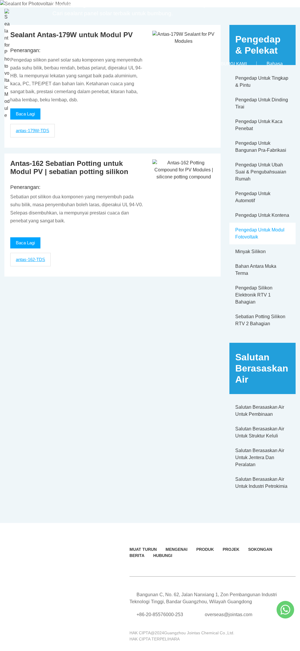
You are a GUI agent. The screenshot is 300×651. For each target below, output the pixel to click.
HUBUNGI (162, 555)
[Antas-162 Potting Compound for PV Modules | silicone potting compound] (183, 169)
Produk (91, 63)
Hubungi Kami (230, 63)
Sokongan (159, 63)
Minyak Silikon (250, 251)
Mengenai (57, 63)
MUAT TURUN (143, 549)
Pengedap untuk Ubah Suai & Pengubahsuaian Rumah (260, 171)
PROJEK (231, 549)
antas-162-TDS (30, 259)
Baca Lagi (25, 242)
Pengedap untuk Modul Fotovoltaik (259, 233)
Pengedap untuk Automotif (252, 197)
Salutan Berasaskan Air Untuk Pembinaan (259, 411)
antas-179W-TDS (32, 130)
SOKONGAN (260, 549)
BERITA (136, 555)
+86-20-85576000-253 (160, 614)
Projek (124, 63)
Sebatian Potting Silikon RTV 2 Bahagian (260, 320)
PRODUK (205, 549)
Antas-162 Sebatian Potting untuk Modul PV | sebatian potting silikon (69, 167)
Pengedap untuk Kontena (262, 215)
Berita (193, 63)
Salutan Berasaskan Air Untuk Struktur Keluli (259, 432)
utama (24, 63)
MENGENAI (177, 549)
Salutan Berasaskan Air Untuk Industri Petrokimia (261, 483)
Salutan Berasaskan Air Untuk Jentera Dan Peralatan (259, 457)
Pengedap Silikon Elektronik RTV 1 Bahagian (253, 294)
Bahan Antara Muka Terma (255, 270)
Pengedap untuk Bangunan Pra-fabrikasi (260, 147)
